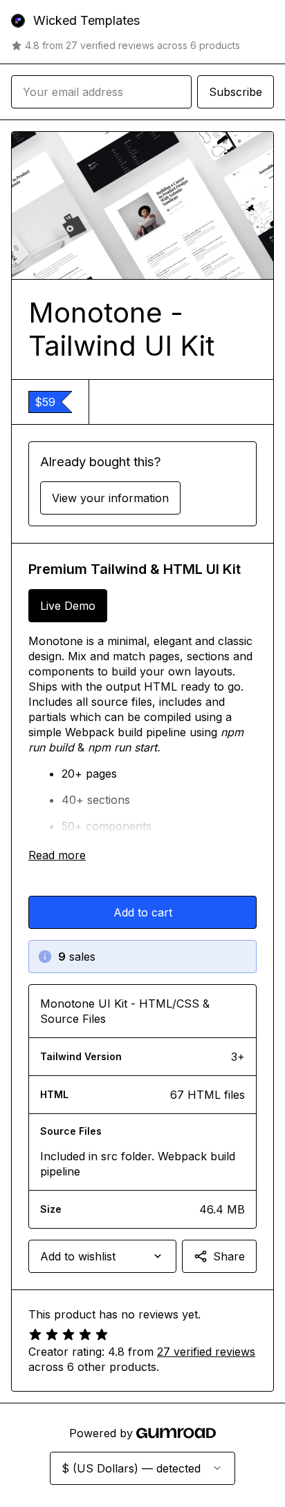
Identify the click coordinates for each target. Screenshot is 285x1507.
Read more (57, 855)
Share (229, 1256)
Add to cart (142, 912)
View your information (110, 498)
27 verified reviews (206, 1352)
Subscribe (235, 92)
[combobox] (102, 1256)
